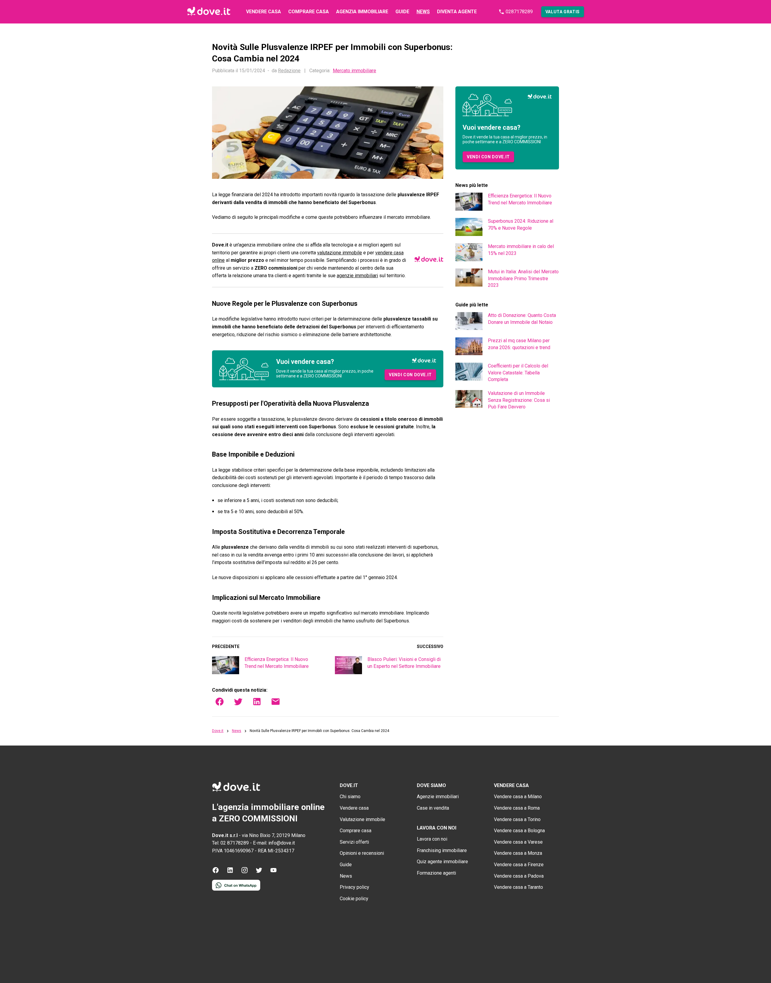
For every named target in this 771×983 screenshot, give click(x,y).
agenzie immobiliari (357, 275)
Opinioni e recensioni (362, 853)
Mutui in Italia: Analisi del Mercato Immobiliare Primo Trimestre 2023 (523, 278)
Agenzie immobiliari (438, 796)
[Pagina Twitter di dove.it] (259, 872)
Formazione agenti (436, 873)
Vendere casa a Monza (518, 853)
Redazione (289, 70)
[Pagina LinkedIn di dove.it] (230, 872)
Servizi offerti (354, 842)
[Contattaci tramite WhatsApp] (236, 889)
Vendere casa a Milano (518, 796)
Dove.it (217, 731)
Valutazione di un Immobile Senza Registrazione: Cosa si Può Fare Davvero (519, 400)
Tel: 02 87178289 (230, 843)
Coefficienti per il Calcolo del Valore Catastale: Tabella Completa (518, 372)
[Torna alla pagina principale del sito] (208, 12)
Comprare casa (308, 11)
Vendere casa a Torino (517, 819)
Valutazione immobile (362, 819)
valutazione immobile (339, 253)
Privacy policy (354, 887)
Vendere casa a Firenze (519, 864)
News (423, 11)
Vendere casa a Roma (517, 808)
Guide (402, 11)
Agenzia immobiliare (362, 11)
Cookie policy (354, 898)
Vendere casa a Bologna (519, 830)
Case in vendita (433, 808)
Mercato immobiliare (354, 70)
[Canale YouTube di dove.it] (273, 872)
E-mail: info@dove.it (274, 843)
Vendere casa (263, 11)
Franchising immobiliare (442, 850)
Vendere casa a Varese (518, 842)
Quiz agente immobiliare (442, 861)
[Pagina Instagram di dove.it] (244, 872)
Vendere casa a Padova (519, 876)
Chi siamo (350, 796)
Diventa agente (457, 11)
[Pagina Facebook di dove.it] (215, 872)
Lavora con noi (432, 839)
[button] (562, 11)
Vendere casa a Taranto (518, 887)
